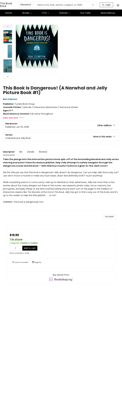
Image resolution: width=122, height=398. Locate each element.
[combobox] (27, 4)
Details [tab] (30, 151)
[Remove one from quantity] (12, 248)
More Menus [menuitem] (108, 13)
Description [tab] (9, 151)
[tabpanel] (61, 184)
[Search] (93, 5)
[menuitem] (8, 13)
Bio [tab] (20, 151)
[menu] (61, 13)
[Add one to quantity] (19, 248)
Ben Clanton (10, 99)
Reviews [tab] (43, 151)
